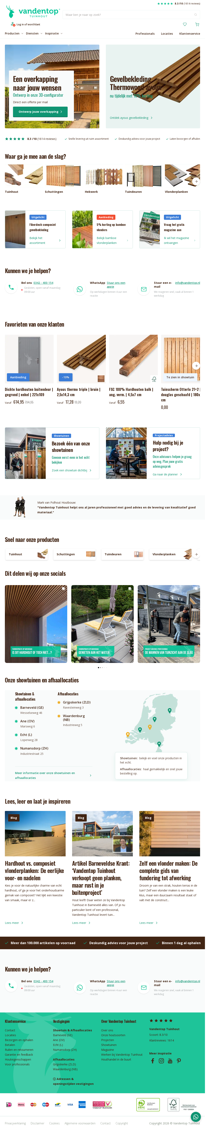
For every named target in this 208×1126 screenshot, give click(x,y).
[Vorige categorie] (9, 181)
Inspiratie (52, 33)
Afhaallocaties (64, 1059)
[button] (8, 624)
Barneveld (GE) (63, 1035)
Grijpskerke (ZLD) (64, 1064)
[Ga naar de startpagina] (32, 14)
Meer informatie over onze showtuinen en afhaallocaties (45, 775)
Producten (12, 33)
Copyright (122, 1123)
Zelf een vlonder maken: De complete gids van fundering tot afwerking (168, 870)
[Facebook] (152, 1060)
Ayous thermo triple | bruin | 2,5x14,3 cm (78, 392)
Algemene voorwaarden (80, 1123)
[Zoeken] (195, 14)
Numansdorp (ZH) (65, 1050)
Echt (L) (58, 1045)
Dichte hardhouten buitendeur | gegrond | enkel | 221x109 (29, 392)
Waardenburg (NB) (65, 1069)
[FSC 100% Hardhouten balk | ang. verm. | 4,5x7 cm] (133, 359)
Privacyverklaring (15, 1123)
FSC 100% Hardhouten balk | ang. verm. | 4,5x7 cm (131, 392)
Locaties (167, 33)
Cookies (54, 1123)
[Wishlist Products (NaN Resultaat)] (185, 24)
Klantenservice (189, 33)
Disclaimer (37, 1123)
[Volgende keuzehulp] (196, 554)
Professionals (145, 33)
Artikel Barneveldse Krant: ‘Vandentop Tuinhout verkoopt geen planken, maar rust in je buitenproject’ (101, 878)
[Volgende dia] (196, 366)
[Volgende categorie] (196, 181)
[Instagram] (161, 1060)
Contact (105, 1123)
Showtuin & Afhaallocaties (72, 1030)
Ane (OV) (59, 1040)
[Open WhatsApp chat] (196, 1117)
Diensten (32, 33)
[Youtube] (170, 1060)
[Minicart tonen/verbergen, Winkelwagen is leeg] (197, 24)
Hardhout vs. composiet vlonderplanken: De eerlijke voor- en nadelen (34, 870)
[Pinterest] (179, 1060)
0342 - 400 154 (43, 283)
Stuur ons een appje (116, 284)
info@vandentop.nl (187, 283)
